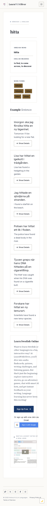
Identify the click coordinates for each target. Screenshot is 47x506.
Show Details (24, 143)
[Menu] (41, 4)
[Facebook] (20, 492)
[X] (10, 492)
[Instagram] (25, 492)
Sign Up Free (22, 409)
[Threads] (15, 492)
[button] (25, 452)
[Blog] (5, 492)
